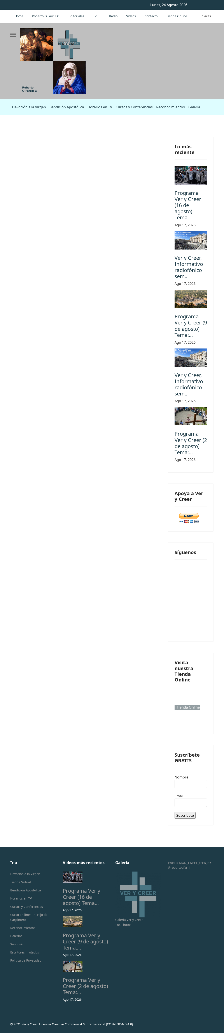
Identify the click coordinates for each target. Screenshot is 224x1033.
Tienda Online (176, 16)
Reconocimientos (170, 107)
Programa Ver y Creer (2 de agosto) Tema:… (191, 443)
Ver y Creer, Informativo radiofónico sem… (189, 267)
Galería (194, 107)
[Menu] (13, 34)
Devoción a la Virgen (29, 107)
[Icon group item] (185, 587)
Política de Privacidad (26, 960)
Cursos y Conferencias (134, 107)
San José (16, 944)
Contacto (151, 16)
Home (19, 16)
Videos (131, 16)
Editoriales (76, 16)
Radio (113, 16)
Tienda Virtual (20, 882)
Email (179, 796)
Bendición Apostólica (66, 107)
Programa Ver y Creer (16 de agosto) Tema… (188, 205)
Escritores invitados (24, 952)
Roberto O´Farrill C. (46, 16)
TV (94, 16)
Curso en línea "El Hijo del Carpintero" (29, 917)
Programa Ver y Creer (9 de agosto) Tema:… (191, 325)
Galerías (16, 936)
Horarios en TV (100, 107)
